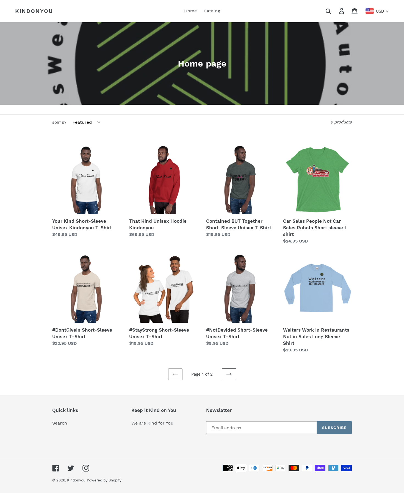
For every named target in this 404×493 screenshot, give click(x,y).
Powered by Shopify (104, 480)
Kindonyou (34, 11)
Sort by (59, 123)
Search (59, 423)
